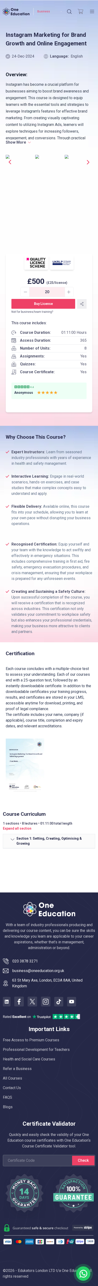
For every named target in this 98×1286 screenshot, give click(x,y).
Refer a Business (17, 1068)
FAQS (7, 1097)
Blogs (8, 1107)
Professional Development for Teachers (36, 1049)
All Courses (12, 1078)
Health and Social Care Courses (29, 1059)
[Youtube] (71, 1001)
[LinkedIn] (6, 1001)
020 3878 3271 (25, 961)
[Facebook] (19, 1001)
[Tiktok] (58, 1001)
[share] (82, 304)
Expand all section (17, 828)
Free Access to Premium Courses (31, 1040)
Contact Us (12, 1088)
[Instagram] (45, 1001)
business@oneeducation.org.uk (38, 970)
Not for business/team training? (32, 311)
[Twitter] (32, 1002)
